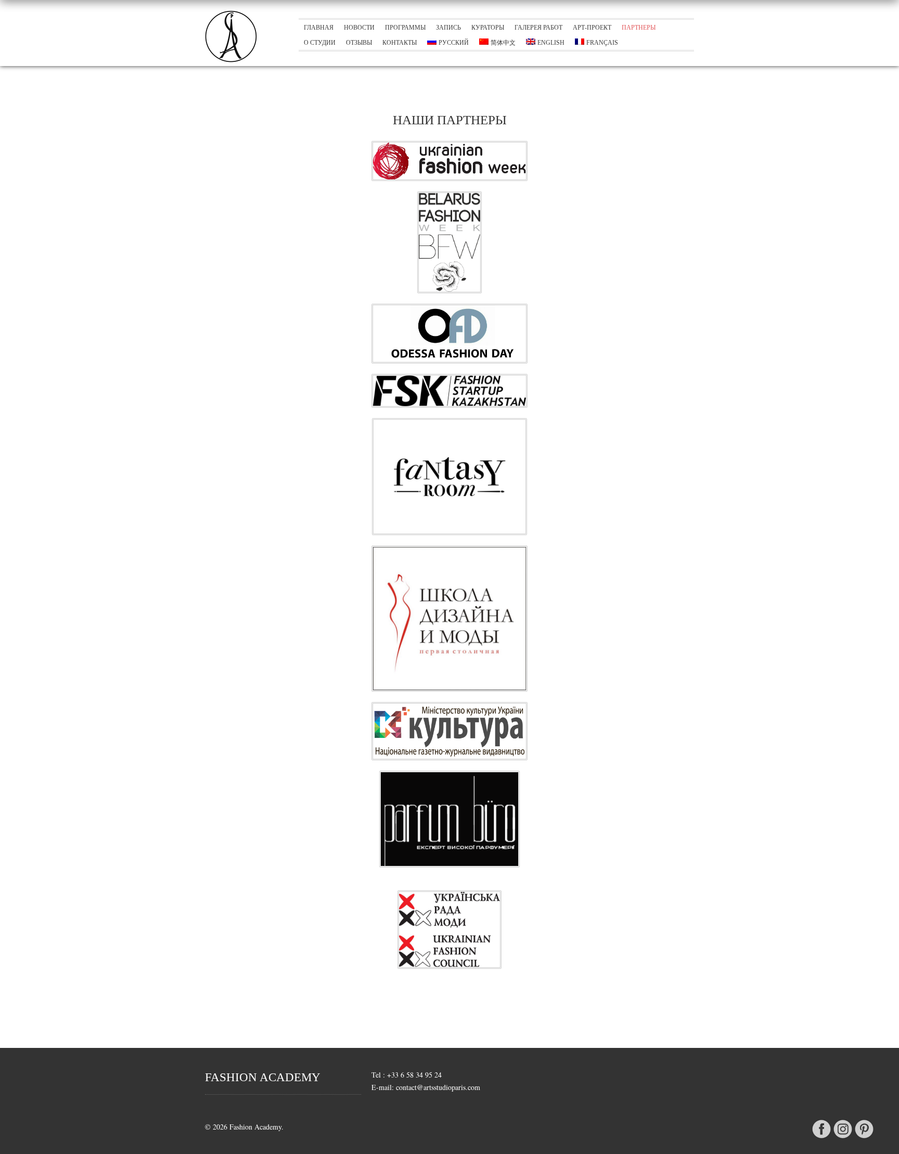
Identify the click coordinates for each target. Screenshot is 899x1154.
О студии (320, 42)
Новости (359, 27)
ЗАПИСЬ (448, 27)
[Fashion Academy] (231, 59)
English (550, 42)
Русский (454, 42)
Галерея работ (538, 27)
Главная (318, 27)
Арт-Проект (592, 27)
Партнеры (639, 27)
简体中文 (503, 42)
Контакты (399, 42)
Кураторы (487, 27)
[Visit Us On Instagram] (842, 1138)
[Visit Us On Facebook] (821, 1138)
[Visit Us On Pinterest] (864, 1138)
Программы (405, 27)
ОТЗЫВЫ (359, 42)
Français (602, 42)
